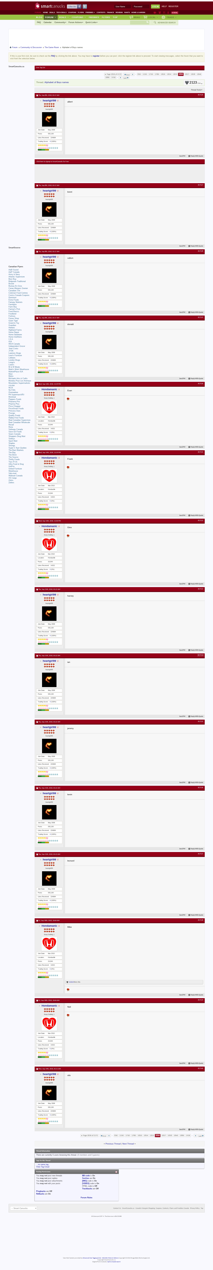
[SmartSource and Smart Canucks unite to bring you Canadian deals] (20, 254)
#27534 (200, 655)
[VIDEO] (85, 1183)
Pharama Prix (14, 401)
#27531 (200, 452)
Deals (52, 12)
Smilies (85, 1178)
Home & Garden (138, 12)
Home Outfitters (15, 337)
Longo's (12, 362)
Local (153, 17)
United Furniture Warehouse (15, 470)
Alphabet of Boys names (56, 82)
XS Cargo (13, 478)
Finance (110, 12)
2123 (195, 83)
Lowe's (11, 365)
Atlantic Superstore (17, 277)
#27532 (200, 520)
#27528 (200, 251)
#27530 (200, 384)
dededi (71, 982)
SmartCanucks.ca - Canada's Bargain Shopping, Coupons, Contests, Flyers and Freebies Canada (155, 1208)
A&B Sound (13, 270)
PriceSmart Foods (16, 408)
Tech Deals (61, 12)
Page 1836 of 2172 (114, 74)
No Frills (12, 390)
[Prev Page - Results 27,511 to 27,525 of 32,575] (132, 74)
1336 (145, 74)
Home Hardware (15, 334)
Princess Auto (14, 411)
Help (164, 6)
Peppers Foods (15, 399)
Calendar (48, 22)
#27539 (200, 1000)
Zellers (11, 482)
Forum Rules (86, 1198)
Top (115, 17)
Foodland (12, 314)
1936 (113, 77)
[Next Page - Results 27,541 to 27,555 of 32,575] (120, 77)
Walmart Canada (15, 476)
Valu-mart (13, 473)
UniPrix (12, 466)
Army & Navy (14, 274)
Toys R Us (13, 462)
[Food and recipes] (164, 12)
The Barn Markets (16, 450)
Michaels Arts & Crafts (18, 378)
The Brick (13, 455)
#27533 (200, 589)
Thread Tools (196, 90)
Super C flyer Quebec (18, 448)
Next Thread (128, 1144)
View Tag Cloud (42, 1167)
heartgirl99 (49, 100)
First (128, 75)
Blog (39, 17)
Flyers (81, 12)
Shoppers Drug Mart (17, 436)
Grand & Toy (14, 323)
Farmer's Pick (14, 309)
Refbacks (40, 1194)
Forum (50, 17)
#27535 (200, 721)
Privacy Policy (195, 1208)
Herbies (12, 328)
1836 (181, 74)
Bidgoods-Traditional (17, 281)
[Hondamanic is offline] (49, 407)
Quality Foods (14, 415)
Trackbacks (87, 1189)
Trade (171, 17)
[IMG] (84, 1181)
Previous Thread (113, 1144)
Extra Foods (14, 300)
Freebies (90, 12)
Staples (12, 443)
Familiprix (13, 304)
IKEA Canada (14, 344)
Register (173, 6)
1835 (175, 74)
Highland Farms (15, 330)
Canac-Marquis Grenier (18, 288)
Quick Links (90, 22)
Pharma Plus (14, 404)
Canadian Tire (14, 291)
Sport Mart (13, 441)
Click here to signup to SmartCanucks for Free (53, 161)
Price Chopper (14, 406)
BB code (86, 1176)
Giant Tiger (13, 321)
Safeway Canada (16, 429)
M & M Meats (14, 367)
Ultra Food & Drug (16, 464)
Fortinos (12, 316)
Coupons (72, 12)
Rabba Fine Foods (16, 418)
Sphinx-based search (114, 1262)
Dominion (12, 297)
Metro (11, 376)
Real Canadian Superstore (19, 420)
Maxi (11, 374)
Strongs (12, 445)
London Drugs (14, 360)
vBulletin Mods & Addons (110, 1258)
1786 (157, 74)
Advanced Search (167, 22)
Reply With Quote (197, 156)
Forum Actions (75, 22)
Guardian (12, 325)
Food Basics (14, 311)
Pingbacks (41, 1191)
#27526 (200, 95)
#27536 (200, 788)
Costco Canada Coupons (19, 295)
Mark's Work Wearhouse (19, 369)
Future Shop (14, 318)
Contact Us (117, 1208)
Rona (11, 427)
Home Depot (14, 332)
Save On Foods (15, 432)
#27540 (200, 1068)
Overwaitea (13, 392)
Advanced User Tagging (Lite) (92, 1258)
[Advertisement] (89, 172)
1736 (151, 74)
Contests (101, 12)
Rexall (11, 425)
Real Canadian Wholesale (19, 422)
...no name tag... (43, 1164)
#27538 (200, 920)
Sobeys (12, 439)
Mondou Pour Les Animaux (20, 381)
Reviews (119, 12)
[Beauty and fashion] (160, 12)
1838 (193, 74)
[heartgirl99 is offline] (49, 119)
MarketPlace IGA (16, 372)
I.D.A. (11, 339)
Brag (137, 17)
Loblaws (12, 358)
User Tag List (40, 67)
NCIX (11, 388)
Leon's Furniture (15, 355)
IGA (10, 341)
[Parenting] (168, 12)
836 (139, 74)
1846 (199, 74)
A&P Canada (14, 272)
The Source (13, 457)
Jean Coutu (13, 348)
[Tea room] (155, 12)
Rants (127, 12)
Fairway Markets (15, 302)
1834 (169, 74)
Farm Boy (13, 307)
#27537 (200, 854)
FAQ (39, 22)
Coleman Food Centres (18, 293)
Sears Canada (14, 434)
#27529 (200, 317)
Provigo (12, 413)
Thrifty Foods (14, 459)
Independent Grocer (17, 346)
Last (125, 78)
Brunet (11, 284)
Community (59, 22)
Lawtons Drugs (15, 353)
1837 (187, 74)
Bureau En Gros (15, 286)
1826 (163, 74)
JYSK (11, 351)
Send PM (182, 156)
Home (45, 12)
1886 (107, 77)
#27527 (200, 185)
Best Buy (12, 279)
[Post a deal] (174, 12)
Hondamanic (49, 389)
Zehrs (11, 480)
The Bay (12, 452)
